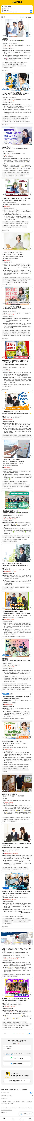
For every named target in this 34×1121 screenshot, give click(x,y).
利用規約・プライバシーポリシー (24, 1107)
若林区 (18, 1101)
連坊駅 (23, 1101)
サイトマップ (14, 1107)
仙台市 (14, 1101)
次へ (28, 1033)
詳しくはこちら (9, 1054)
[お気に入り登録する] (30, 34)
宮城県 (9, 1101)
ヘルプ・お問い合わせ (5, 1107)
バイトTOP (3, 1101)
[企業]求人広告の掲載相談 (6, 1109)
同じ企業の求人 (5, 70)
